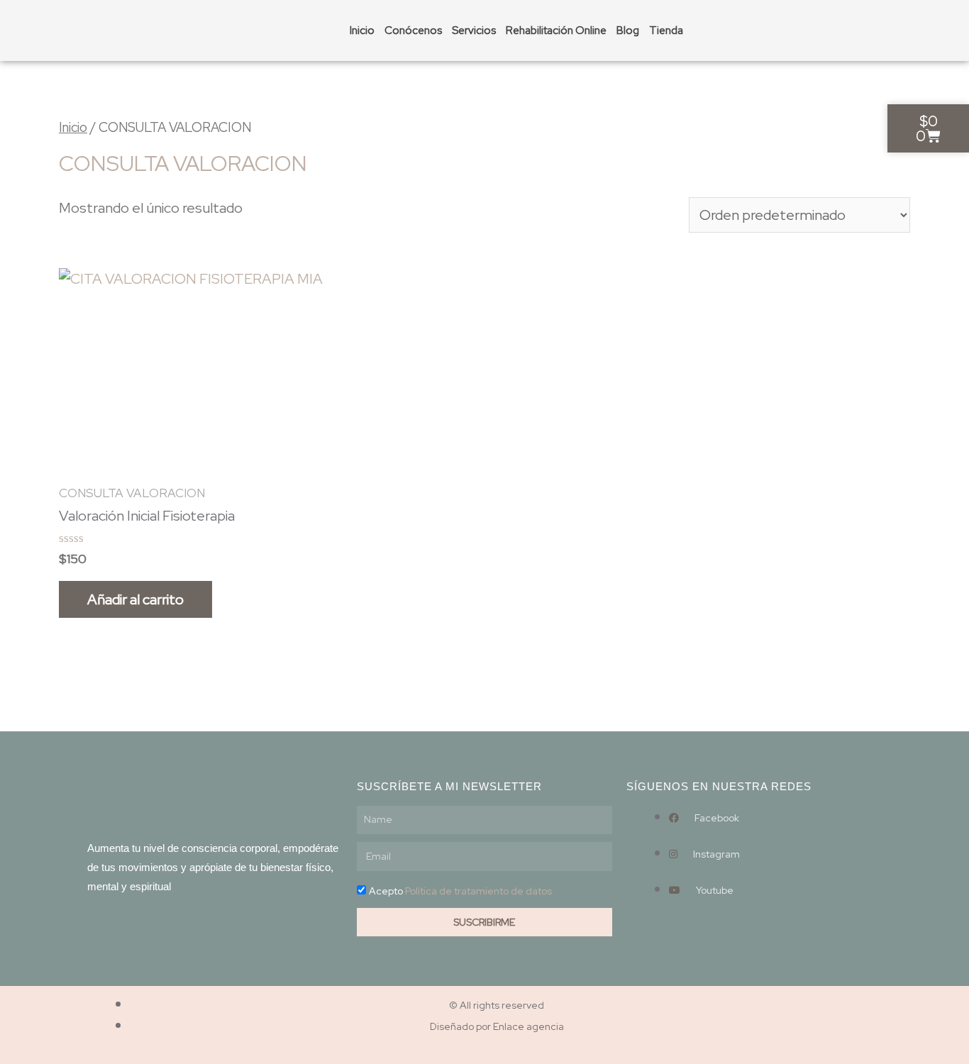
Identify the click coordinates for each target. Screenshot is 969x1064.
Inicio (362, 30)
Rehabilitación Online (556, 30)
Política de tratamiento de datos (478, 891)
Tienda (666, 30)
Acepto (460, 891)
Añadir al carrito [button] (135, 599)
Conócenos (413, 30)
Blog (627, 30)
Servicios (474, 30)
